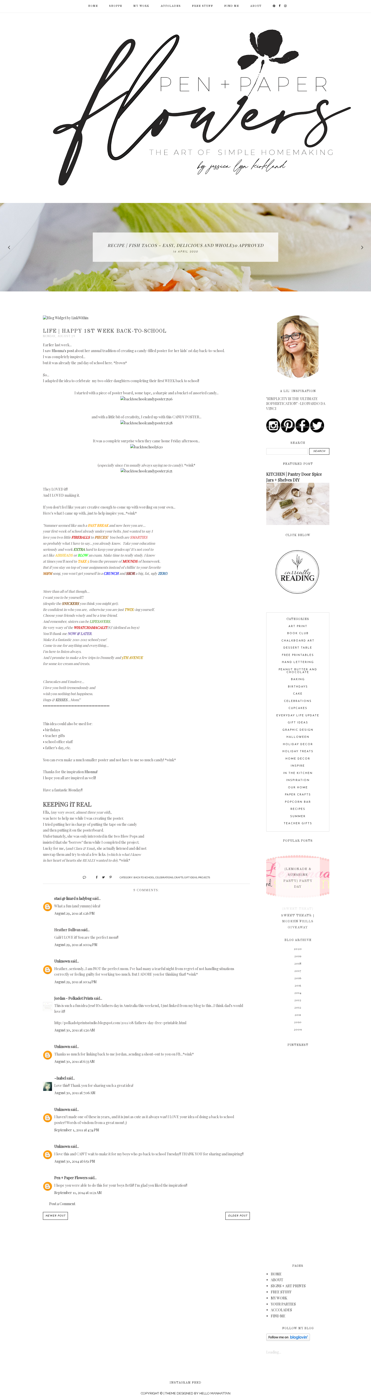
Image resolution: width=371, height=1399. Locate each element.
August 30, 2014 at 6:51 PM (74, 1161)
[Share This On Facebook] (94, 877)
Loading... (273, 1352)
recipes (297, 809)
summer (298, 816)
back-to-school (144, 877)
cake (298, 694)
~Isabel (60, 1078)
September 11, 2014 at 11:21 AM (78, 1192)
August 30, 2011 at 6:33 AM (74, 1061)
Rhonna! (91, 771)
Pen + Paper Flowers (71, 1177)
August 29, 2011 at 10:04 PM (75, 944)
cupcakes (297, 708)
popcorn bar (298, 802)
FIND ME (231, 6)
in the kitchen (298, 773)
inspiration (298, 780)
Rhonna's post (63, 350)
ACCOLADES (171, 6)
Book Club (298, 633)
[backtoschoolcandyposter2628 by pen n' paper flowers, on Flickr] (146, 423)
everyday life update (297, 715)
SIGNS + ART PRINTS (288, 1285)
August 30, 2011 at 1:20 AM (74, 1030)
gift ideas (190, 877)
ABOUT (255, 6)
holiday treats (297, 751)
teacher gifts (298, 823)
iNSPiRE (298, 766)
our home (298, 787)
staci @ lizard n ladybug (73, 898)
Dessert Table (297, 648)
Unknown (62, 961)
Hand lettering (298, 662)
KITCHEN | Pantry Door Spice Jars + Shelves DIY (294, 477)
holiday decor (298, 744)
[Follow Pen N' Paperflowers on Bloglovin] (288, 1339)
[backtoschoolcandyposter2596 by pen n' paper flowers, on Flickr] (146, 399)
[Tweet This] (101, 877)
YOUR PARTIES (283, 1304)
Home (93, 6)
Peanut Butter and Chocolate (298, 671)
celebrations (164, 877)
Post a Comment (62, 1203)
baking (298, 679)
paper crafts (298, 794)
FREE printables (298, 655)
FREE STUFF (202, 6)
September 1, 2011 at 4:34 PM (76, 1130)
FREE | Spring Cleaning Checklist (185, 245)
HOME (276, 1274)
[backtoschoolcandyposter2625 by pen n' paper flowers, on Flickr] (146, 471)
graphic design (297, 730)
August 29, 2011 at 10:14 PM (75, 981)
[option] (185, 247)
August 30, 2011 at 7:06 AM (74, 1092)
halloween (297, 737)
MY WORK (141, 6)
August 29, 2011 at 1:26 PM (74, 913)
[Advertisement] (297, 1152)
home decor (297, 759)
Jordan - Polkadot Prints (73, 998)
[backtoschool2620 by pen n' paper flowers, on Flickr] (146, 447)
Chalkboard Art (297, 640)
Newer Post (55, 1215)
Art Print (297, 626)
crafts (178, 877)
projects (204, 877)
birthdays (298, 686)
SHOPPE (115, 6)
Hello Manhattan (214, 1393)
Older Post (237, 1215)
